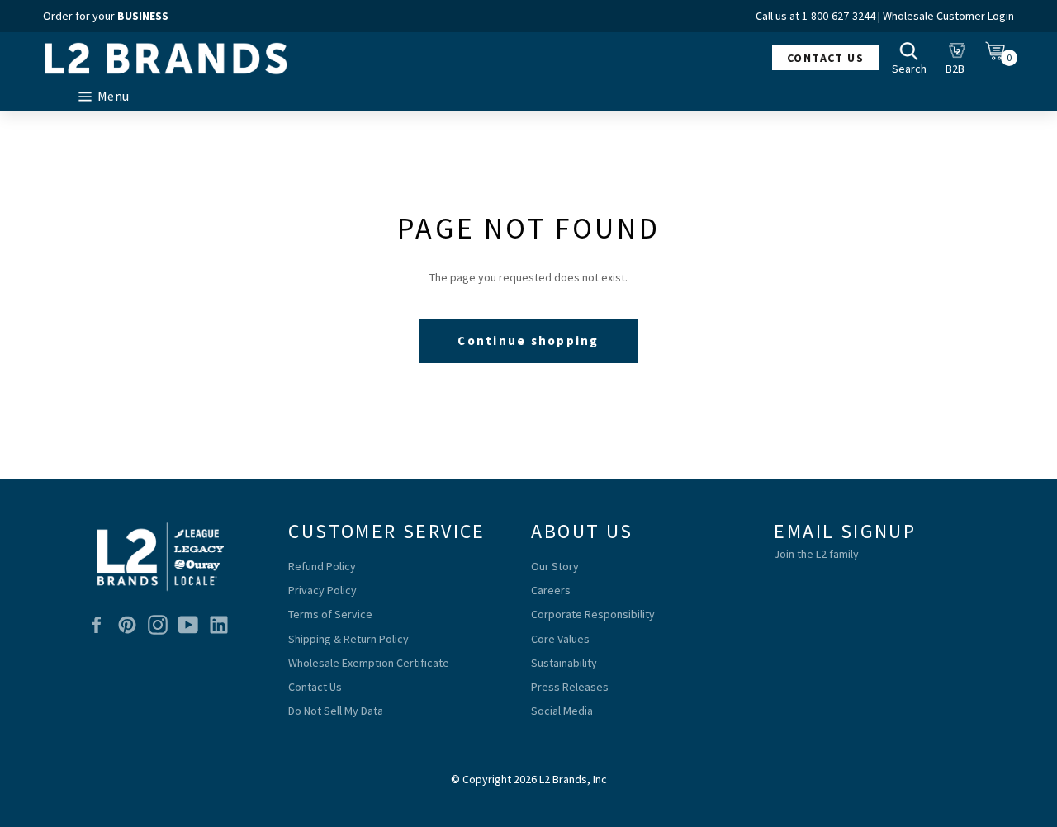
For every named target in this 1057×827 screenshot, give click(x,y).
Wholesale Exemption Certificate (368, 662)
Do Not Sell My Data (335, 710)
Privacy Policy (322, 590)
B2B (960, 57)
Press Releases (570, 686)
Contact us (825, 57)
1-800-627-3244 (838, 15)
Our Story (555, 566)
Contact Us (315, 686)
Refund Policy (322, 566)
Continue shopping (528, 340)
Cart (999, 57)
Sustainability (564, 662)
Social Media (562, 710)
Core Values (560, 638)
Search (913, 57)
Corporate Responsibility (593, 614)
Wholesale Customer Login (948, 15)
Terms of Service (330, 614)
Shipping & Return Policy (348, 638)
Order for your (105, 15)
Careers (551, 590)
